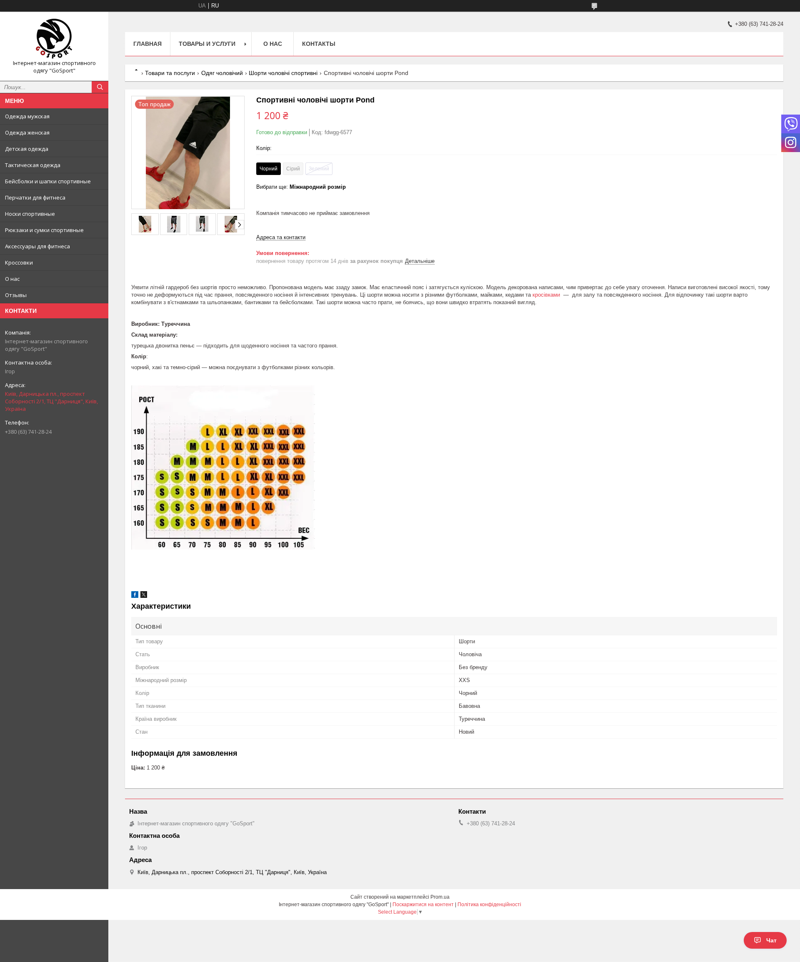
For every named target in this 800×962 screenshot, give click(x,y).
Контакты (318, 43)
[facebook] (134, 596)
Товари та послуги (170, 73)
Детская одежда (26, 148)
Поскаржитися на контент (423, 904)
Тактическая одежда (32, 165)
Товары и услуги (207, 43)
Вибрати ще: (301, 187)
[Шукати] (100, 87)
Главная (147, 43)
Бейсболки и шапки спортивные (48, 181)
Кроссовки (19, 262)
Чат (771, 940)
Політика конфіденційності (489, 904)
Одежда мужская (27, 116)
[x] (143, 596)
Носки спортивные (30, 213)
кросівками (546, 295)
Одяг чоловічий (222, 73)
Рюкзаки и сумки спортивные (44, 230)
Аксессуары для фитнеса (37, 246)
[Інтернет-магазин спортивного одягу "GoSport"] (54, 39)
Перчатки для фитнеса (35, 197)
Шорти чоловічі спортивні (283, 73)
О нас (12, 278)
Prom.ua (440, 897)
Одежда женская (27, 132)
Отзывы (16, 295)
